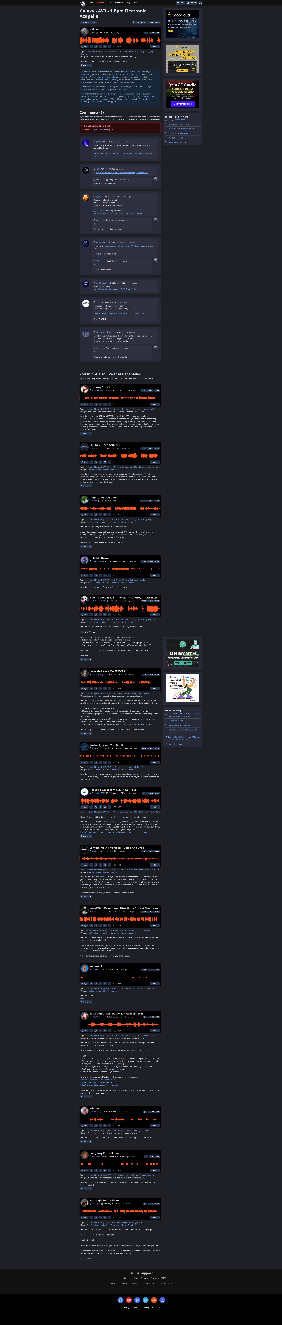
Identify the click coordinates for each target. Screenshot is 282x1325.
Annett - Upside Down (104, 497)
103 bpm (89, 870)
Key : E (151, 409)
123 (158, 448)
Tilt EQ (170, 120)
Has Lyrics (118, 51)
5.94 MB (111, 580)
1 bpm (88, 51)
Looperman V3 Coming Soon (180, 725)
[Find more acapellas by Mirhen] (91, 983)
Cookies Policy (150, 1283)
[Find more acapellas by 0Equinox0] (91, 462)
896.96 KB (112, 1130)
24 (158, 675)
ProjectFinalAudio (99, 561)
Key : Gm (152, 519)
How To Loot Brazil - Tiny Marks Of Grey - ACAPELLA (123, 597)
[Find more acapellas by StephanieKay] (91, 688)
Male (134, 51)
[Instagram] (162, 1300)
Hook (149, 467)
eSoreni (95, 1112)
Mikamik (95, 851)
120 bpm (89, 693)
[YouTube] (129, 1300)
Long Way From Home (104, 1153)
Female (128, 409)
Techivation (180, 120)
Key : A (151, 988)
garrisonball (101, 142)
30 (158, 601)
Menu (89, 22)
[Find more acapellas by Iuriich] (91, 514)
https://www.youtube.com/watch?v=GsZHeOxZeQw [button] (115, 289)
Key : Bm (142, 580)
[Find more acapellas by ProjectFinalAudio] (91, 575)
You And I (96, 966)
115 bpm (89, 519)
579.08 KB (112, 693)
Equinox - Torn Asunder (105, 445)
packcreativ (100, 332)
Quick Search (140, 22)
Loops (90, 3)
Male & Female (133, 1175)
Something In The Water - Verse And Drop (117, 847)
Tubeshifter (172, 129)
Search (155, 22)
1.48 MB (111, 1035)
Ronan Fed (178, 138)
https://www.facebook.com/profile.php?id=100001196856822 (119, 213)
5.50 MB (111, 619)
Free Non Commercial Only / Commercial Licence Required (111, 522)
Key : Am (155, 467)
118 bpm (89, 467)
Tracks (109, 3)
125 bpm (89, 1175)
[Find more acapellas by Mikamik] (91, 865)
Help (135, 3)
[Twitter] (146, 1300)
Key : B (149, 930)
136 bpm (89, 1035)
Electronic (96, 51)
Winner (94, 1108)
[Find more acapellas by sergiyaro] (91, 1217)
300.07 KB (112, 1175)
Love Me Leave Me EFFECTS (107, 671)
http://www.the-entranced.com (137, 1050)
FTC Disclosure (166, 1283)
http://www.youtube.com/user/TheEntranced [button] (99, 1085)
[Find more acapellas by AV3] (91, 46)
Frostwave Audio (187, 129)
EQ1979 (171, 133)
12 (158, 748)
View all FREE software (177, 142)
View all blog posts (175, 744)
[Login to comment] (105, 46)
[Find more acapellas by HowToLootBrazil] (91, 614)
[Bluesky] (137, 1300)
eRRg (98, 169)
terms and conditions (128, 74)
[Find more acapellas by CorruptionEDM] (91, 807)
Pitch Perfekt (173, 124)
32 (158, 561)
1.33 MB (111, 812)
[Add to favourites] (100, 47)
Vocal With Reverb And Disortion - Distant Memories (124, 908)
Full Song (143, 519)
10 (158, 912)
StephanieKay (97, 674)
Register (103, 130)
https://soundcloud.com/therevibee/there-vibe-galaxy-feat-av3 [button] (122, 172)
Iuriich (94, 501)
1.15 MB (111, 1222)
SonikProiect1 (101, 242)
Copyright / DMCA (158, 1278)
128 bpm (89, 409)
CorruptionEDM (98, 793)
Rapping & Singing (145, 51)
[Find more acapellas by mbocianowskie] (91, 925)
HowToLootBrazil (99, 601)
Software (119, 3)
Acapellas (100, 3)
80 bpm (89, 930)
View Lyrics (87, 65)
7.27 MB (111, 519)
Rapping (137, 693)
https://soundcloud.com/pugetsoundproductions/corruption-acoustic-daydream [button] (114, 832)
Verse (149, 870)
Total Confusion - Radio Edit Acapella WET (116, 1013)
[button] (200, 3)
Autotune (127, 51)
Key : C (140, 767)
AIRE (169, 138)
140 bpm (89, 580)
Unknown (84, 54)
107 (158, 501)
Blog (128, 3)
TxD (97, 302)
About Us (127, 1278)
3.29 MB (111, 870)
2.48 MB (111, 467)
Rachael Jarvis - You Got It (106, 745)
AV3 (93, 33)
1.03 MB (109, 51)
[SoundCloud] (154, 1300)
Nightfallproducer (99, 748)
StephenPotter (98, 1156)
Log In (94, 130)
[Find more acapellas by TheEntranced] (91, 1030)
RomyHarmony (98, 390)
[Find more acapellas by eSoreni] (91, 1125)
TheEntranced (97, 1017)
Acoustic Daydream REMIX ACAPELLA (114, 790)
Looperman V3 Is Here (177, 721)
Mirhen (95, 969)
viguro (98, 196)
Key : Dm (156, 870)
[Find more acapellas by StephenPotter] (91, 1170)
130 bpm (89, 767)
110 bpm (89, 812)
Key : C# (151, 619)
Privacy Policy (135, 1283)
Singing (135, 409)
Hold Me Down (99, 558)
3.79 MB (110, 930)
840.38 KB (112, 767)
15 (158, 1204)
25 (158, 793)
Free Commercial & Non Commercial (102, 469)
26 (158, 851)
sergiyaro (96, 1204)
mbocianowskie (98, 911)
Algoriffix (185, 124)
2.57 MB (111, 409)
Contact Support (141, 1278)
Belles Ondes (182, 133)
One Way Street (100, 387)
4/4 (103, 51)
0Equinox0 (96, 448)
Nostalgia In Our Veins (104, 1200)
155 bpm (89, 619)
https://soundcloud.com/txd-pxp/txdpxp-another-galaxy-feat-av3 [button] (120, 314)
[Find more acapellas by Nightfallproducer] (91, 762)
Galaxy (94, 29)
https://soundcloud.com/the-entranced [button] (96, 1082)
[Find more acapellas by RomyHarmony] (91, 404)
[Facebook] (120, 1300)
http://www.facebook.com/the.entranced (97, 1079)
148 (158, 390)
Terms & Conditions (118, 1283)
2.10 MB (111, 988)
